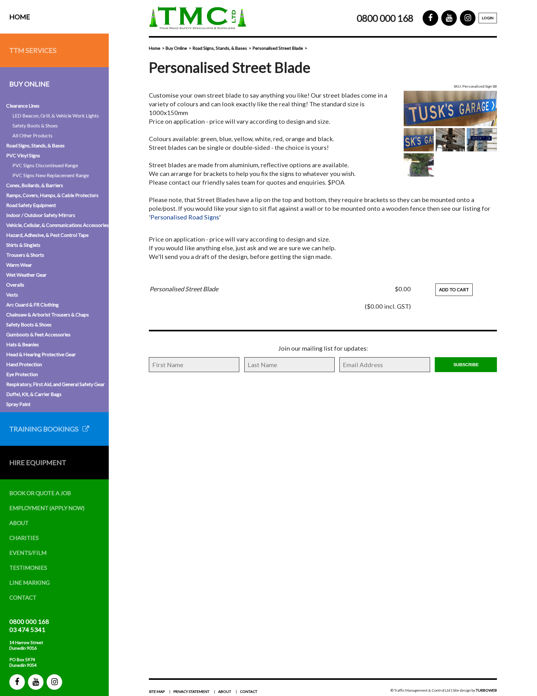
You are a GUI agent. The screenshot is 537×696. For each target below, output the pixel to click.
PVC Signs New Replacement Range (50, 175)
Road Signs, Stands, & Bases (35, 145)
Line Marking (29, 582)
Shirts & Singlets (23, 245)
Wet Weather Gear (26, 275)
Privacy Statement (191, 691)
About (19, 522)
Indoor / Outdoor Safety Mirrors (40, 215)
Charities (24, 537)
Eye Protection (22, 374)
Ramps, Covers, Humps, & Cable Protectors (52, 195)
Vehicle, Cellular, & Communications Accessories (57, 225)
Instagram (54, 682)
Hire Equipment (37, 462)
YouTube (36, 682)
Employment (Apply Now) (47, 508)
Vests (12, 294)
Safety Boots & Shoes (35, 125)
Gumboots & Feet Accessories (38, 334)
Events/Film (28, 552)
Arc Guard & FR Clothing (32, 304)
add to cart (454, 289)
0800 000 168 (29, 621)
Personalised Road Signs (184, 217)
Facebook (17, 682)
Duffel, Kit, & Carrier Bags (34, 394)
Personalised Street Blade (277, 48)
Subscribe (466, 364)
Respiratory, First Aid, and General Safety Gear (55, 384)
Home (19, 16)
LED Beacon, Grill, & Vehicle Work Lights (55, 115)
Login (487, 18)
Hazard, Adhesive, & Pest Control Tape (47, 235)
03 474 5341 (27, 629)
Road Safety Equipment (31, 205)
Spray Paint (18, 404)
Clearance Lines (22, 105)
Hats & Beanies (22, 344)
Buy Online (29, 84)
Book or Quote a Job (40, 493)
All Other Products (32, 135)
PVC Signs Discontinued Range (45, 165)
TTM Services (33, 50)
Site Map (157, 691)
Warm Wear (19, 265)
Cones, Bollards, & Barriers (34, 185)
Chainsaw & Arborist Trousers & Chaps (47, 314)
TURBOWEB (486, 690)
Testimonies (28, 567)
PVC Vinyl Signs (23, 155)
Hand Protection (24, 364)
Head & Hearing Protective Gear (41, 354)
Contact (22, 597)
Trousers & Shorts (25, 255)
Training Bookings (45, 429)
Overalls (15, 285)
